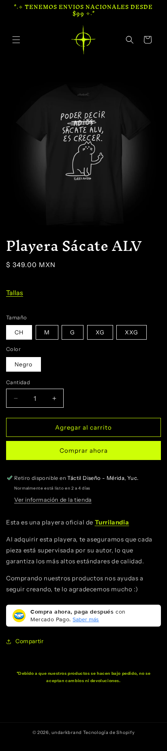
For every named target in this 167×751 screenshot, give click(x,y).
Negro (23, 364)
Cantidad (18, 382)
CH (19, 332)
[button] (16, 40)
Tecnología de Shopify (109, 732)
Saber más (86, 619)
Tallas (14, 293)
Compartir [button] (29, 641)
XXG (131, 332)
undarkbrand (66, 732)
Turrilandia (112, 522)
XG (100, 332)
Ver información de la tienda (53, 499)
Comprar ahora (84, 450)
